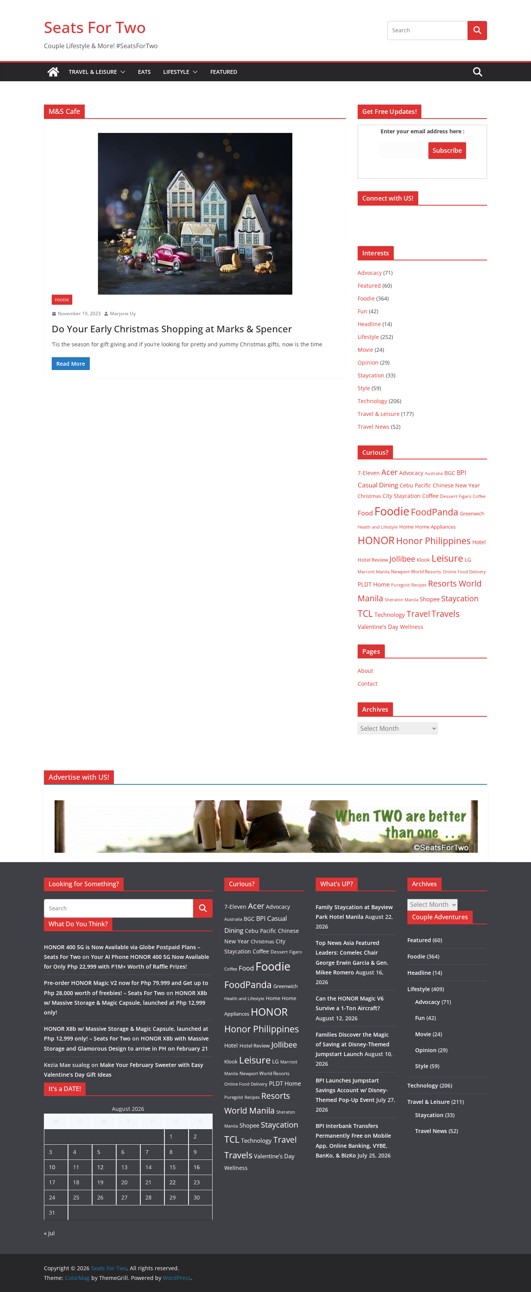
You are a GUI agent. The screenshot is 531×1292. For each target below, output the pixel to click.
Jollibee (402, 558)
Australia (434, 473)
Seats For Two (95, 27)
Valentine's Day (378, 626)
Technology (372, 401)
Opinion (368, 362)
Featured (223, 71)
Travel (418, 613)
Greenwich (472, 513)
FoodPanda (434, 512)
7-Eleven (369, 473)
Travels (445, 613)
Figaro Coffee (472, 496)
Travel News (374, 426)
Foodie (62, 299)
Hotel (479, 542)
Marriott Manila (374, 571)
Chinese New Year (456, 485)
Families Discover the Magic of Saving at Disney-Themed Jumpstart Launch (353, 1044)
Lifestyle (176, 71)
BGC (449, 473)
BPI (461, 472)
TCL (365, 614)
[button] (121, 71)
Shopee (430, 599)
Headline (369, 324)
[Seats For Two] (53, 72)
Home (406, 526)
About (365, 670)
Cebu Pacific (415, 485)
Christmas (369, 495)
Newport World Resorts (416, 571)
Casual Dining (378, 484)
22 (172, 1182)
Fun (362, 311)
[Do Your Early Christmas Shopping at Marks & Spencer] (195, 214)
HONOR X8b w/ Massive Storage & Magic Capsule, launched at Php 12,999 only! (125, 1002)
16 (197, 1167)
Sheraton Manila (401, 599)
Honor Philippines (433, 540)
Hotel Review (373, 559)
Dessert (448, 496)
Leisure (447, 558)
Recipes (418, 585)
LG (468, 559)
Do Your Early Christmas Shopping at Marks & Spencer (172, 328)
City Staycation (402, 495)
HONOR (376, 540)
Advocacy (370, 272)
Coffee (430, 495)
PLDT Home (374, 584)
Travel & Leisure (93, 71)
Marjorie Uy (123, 313)
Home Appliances (435, 526)
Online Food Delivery (464, 571)
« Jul (49, 1233)
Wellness (411, 626)
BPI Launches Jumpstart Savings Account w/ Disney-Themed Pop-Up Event (352, 1090)
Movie (365, 349)
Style (364, 388)
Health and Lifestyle (378, 527)
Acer (389, 472)
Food (365, 512)
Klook (423, 559)
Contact (367, 683)
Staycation (371, 375)
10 (52, 1167)
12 (100, 1167)
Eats (144, 71)
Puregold (400, 585)
